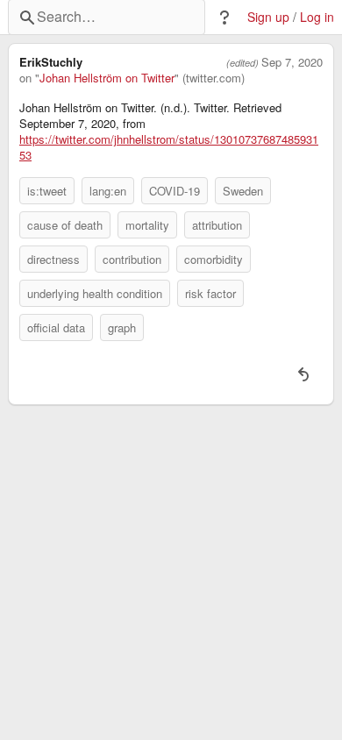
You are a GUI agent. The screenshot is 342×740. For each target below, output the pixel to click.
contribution (132, 259)
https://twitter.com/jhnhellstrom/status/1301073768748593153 (168, 147)
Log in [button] (317, 17)
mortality (147, 225)
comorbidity (213, 259)
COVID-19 (174, 190)
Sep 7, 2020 (292, 62)
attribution (217, 225)
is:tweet (47, 190)
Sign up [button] (268, 17)
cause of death (65, 225)
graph (122, 327)
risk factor (210, 293)
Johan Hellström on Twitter (107, 78)
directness (53, 259)
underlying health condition (94, 293)
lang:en (107, 190)
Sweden (243, 190)
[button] (224, 17)
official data (56, 327)
